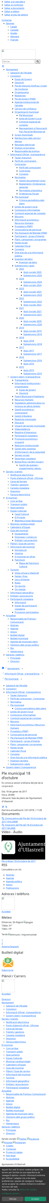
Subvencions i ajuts (20, 764)
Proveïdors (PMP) (19, 731)
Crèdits (9, 1145)
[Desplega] (22, 668)
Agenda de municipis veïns (19, 1113)
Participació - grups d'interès (25, 741)
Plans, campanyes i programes (26, 744)
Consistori (11, 688)
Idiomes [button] (10, 23)
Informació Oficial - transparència (22, 673)
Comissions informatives (23, 714)
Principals (11, 1130)
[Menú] (3, 66)
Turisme (10, 1077)
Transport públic (14, 1051)
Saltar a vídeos (11, 11)
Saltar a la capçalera (14, 1)
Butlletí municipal (15, 1110)
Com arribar (12, 1048)
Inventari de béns (19, 760)
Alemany (14, 36)
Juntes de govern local (21, 711)
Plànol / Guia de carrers (18, 1071)
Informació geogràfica (17, 1081)
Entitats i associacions (17, 1084)
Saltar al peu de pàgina (16, 14)
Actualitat (6, 1090)
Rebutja (12, 1199)
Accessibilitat (12, 1158)
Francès (14, 39)
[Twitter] (22, 1138)
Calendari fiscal (18, 750)
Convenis (15, 754)
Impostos (11, 1038)
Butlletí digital (13, 1107)
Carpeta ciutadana (15, 1035)
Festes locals (16, 747)
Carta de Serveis (14, 1028)
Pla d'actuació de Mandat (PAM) (26, 737)
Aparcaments (13, 1054)
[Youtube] (7, 1142)
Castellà (14, 29)
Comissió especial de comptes (25, 718)
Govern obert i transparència (21, 767)
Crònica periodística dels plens (30, 708)
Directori (6, 999)
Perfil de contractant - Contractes (27, 698)
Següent (14, 946)
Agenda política (14, 881)
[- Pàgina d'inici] (19, 54)
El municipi (7, 1045)
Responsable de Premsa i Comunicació (26, 1094)
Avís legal (11, 1155)
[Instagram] (19, 1142)
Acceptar (35, 1199)
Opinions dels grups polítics (20, 1117)
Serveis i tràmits (10, 1018)
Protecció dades (14, 1152)
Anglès (13, 33)
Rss (8, 1120)
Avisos (9, 884)
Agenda (10, 878)
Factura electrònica (16, 1041)
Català (13, 26)
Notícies (10, 874)
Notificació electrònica (17, 1022)
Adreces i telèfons (11, 1126)
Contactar (7, 20)
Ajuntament (13, 668)
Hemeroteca (12, 1123)
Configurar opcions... (11, 1193)
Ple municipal (12, 679)
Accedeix (6, 911)
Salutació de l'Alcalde (16, 685)
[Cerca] (37, 61)
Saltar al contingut (13, 4)
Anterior (6, 946)
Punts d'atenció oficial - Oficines (22, 1025)
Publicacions (12, 888)
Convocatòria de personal (23, 734)
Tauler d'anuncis (18, 695)
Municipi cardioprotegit (18, 1061)
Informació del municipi (18, 1074)
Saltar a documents (14, 8)
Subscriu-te (7, 970)
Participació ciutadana (17, 1087)
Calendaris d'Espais (16, 1064)
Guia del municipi (15, 1067)
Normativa (15, 701)
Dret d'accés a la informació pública (28, 757)
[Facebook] (33, 1138)
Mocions (14, 721)
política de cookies (27, 1189)
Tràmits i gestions (15, 1032)
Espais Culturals (14, 1058)
